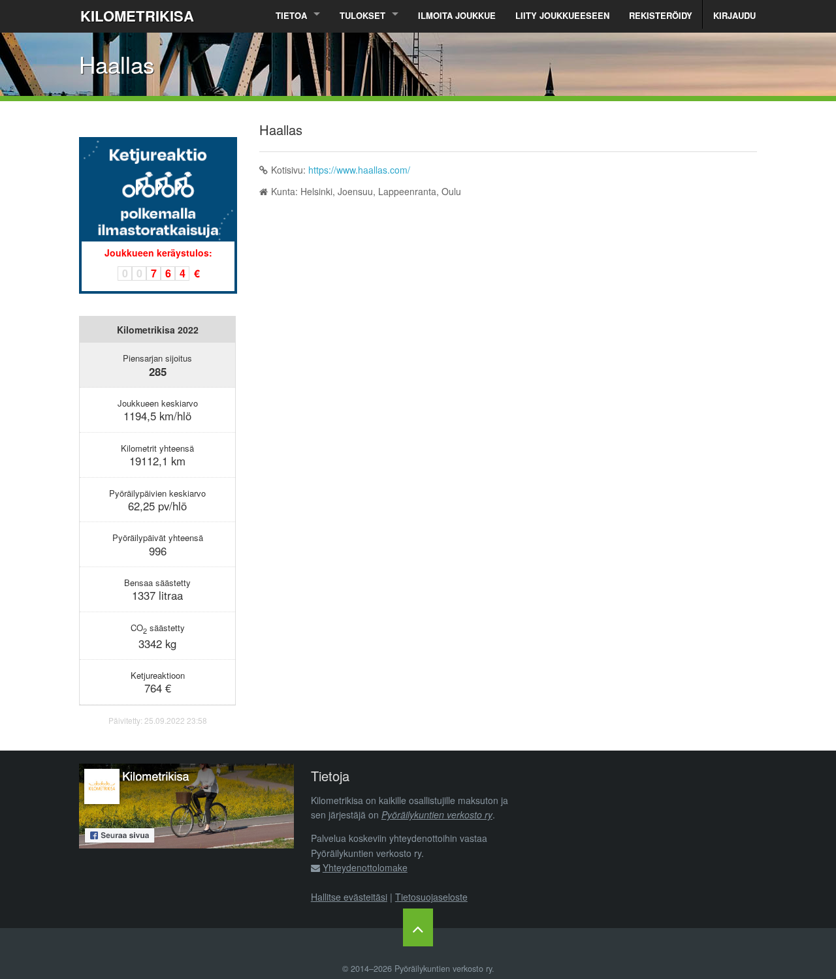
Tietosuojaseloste (431, 896)
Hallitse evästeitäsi (349, 896)
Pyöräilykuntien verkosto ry (436, 814)
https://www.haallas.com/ (359, 169)
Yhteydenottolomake (365, 867)
